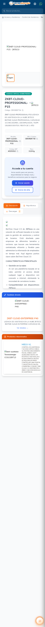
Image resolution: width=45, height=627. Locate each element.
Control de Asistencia (30, 17)
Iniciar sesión (24, 183)
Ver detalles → (22, 328)
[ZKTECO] (35, 104)
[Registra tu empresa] (22, 225)
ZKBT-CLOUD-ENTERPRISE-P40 (22, 318)
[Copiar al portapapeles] (30, 103)
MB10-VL (26, 344)
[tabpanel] (22, 252)
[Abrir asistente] (39, 620)
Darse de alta (24, 190)
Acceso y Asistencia (12, 17)
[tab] (12, 205)
